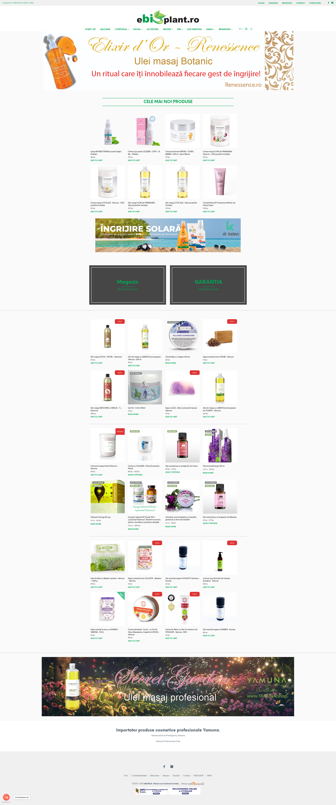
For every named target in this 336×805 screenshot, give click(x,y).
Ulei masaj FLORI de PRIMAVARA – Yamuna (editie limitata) (142, 204)
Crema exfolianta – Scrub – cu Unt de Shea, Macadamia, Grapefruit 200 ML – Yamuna (143, 632)
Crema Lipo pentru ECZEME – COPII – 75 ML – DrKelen (144, 152)
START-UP (90, 29)
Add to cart (96, 160)
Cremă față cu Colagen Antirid (177, 357)
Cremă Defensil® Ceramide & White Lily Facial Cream (219, 204)
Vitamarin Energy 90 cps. (101, 517)
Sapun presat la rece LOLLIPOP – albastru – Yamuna (144, 579)
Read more (170, 363)
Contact (300, 3)
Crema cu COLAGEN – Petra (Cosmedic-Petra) (144, 467)
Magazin (273, 3)
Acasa (261, 3)
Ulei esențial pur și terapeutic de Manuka (219, 517)
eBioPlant (287, 3)
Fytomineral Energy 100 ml (213, 466)
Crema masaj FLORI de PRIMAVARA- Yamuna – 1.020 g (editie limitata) (217, 152)
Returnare (154, 775)
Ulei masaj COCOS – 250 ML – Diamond (106, 357)
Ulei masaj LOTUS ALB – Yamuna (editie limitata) (181, 204)
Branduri (224, 29)
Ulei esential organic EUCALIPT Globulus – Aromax (182, 579)
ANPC (209, 775)
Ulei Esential (194, 29)
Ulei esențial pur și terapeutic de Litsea (181, 466)
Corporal (121, 29)
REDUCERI (198, 775)
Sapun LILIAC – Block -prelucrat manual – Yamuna (181, 409)
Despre (166, 775)
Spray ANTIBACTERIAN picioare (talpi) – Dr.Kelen (106, 152)
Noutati (176, 775)
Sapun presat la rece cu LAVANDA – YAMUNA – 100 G (105, 630)
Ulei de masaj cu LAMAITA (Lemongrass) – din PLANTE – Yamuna (220, 409)
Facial (137, 29)
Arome (167, 29)
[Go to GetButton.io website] (6, 802)
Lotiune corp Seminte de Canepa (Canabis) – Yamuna (216, 579)
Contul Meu (315, 3)
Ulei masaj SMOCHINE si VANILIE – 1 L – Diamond (106, 409)
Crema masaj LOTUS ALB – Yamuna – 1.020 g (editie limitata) (107, 204)
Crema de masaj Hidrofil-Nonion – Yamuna (104, 467)
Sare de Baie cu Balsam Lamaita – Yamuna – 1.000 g (107, 579)
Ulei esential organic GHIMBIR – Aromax (219, 629)
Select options (135, 475)
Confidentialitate (139, 775)
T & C (126, 775)
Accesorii (152, 29)
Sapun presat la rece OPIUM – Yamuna (218, 357)
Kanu (209, 29)
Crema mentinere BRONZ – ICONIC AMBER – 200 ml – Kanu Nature (179, 152)
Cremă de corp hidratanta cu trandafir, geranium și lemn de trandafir (181, 518)
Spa (179, 29)
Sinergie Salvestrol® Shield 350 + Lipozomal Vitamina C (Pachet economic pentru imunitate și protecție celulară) (144, 519)
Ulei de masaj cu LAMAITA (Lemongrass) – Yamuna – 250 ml (145, 358)
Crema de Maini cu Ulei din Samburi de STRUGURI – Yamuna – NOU (181, 630)
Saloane (105, 29)
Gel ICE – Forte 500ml (136, 408)
